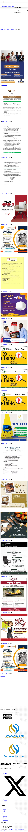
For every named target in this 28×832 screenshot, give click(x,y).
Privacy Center (4, 830)
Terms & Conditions (22, 829)
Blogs (4, 809)
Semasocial (4, 443)
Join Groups (5, 818)
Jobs (4, 811)
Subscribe (15, 709)
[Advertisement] (14, 691)
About (9, 829)
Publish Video (6, 817)
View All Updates (3, 6)
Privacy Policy (14, 829)
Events (4, 810)
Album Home (3, 29)
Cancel (15, 12)
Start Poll (5, 816)
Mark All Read (11, 6)
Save (19, 12)
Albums (4, 807)
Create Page (5, 820)
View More (3, 676)
